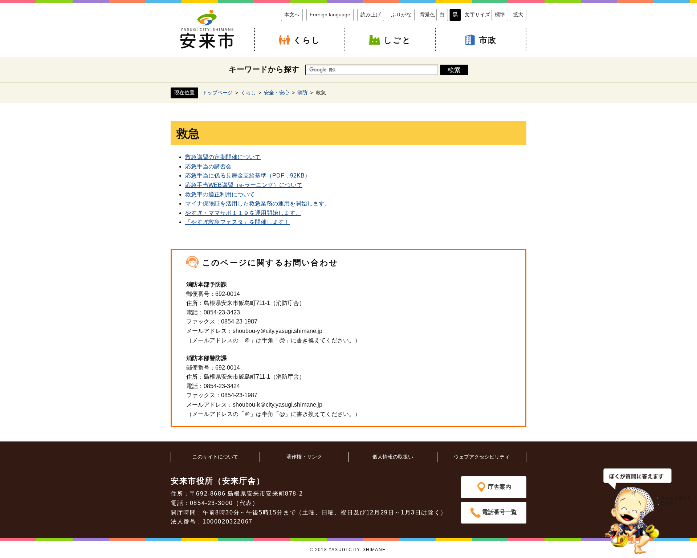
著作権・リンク (304, 457)
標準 (500, 14)
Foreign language (330, 14)
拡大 (518, 14)
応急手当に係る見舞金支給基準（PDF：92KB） (247, 175)
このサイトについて (215, 457)
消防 (302, 92)
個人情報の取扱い (392, 457)
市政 (488, 40)
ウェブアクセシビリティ (482, 457)
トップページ (217, 92)
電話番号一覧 (499, 512)
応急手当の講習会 (208, 166)
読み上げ (370, 14)
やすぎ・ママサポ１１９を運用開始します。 (243, 213)
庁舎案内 (499, 487)
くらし (307, 40)
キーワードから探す (264, 69)
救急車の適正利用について (220, 194)
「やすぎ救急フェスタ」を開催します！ (237, 222)
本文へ (291, 14)
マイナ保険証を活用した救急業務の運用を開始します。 (257, 203)
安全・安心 (276, 92)
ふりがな (401, 14)
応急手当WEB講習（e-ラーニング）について (243, 185)
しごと (397, 40)
